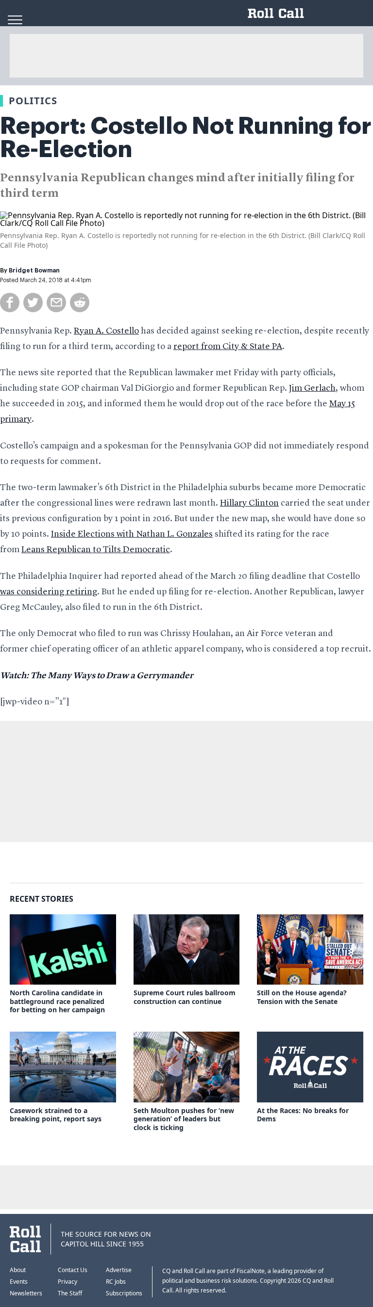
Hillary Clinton (249, 503)
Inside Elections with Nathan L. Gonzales (132, 534)
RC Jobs (116, 1281)
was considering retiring (48, 592)
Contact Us (72, 1270)
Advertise (119, 1270)
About (18, 1270)
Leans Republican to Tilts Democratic (95, 549)
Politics (33, 100)
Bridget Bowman (34, 270)
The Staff (70, 1293)
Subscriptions (124, 1293)
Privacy (67, 1281)
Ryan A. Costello (106, 331)
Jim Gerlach (312, 388)
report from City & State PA (227, 346)
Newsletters (26, 1293)
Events (19, 1281)
